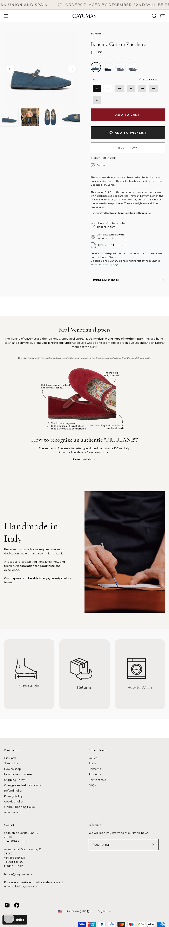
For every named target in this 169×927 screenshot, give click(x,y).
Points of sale (97, 779)
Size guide (11, 763)
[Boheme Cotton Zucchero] (9, 117)
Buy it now (127, 147)
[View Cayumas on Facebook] (17, 905)
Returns (84, 687)
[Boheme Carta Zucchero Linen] (120, 67)
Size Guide (29, 686)
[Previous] (10, 69)
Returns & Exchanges (105, 279)
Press (92, 763)
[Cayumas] (84, 16)
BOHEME (96, 33)
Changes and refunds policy (22, 785)
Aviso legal (11, 812)
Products (95, 774)
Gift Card (10, 758)
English (102, 911)
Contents (95, 769)
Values (93, 758)
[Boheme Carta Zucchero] (108, 67)
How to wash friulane (18, 774)
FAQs (92, 785)
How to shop (12, 769)
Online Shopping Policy (19, 807)
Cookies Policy (13, 801)
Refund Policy (13, 790)
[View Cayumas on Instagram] (7, 905)
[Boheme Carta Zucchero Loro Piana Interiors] (133, 67)
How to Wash (139, 687)
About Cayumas (99, 750)
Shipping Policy (14, 779)
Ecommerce (11, 750)
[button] (154, 16)
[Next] (72, 69)
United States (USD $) (76, 911)
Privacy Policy (13, 796)
